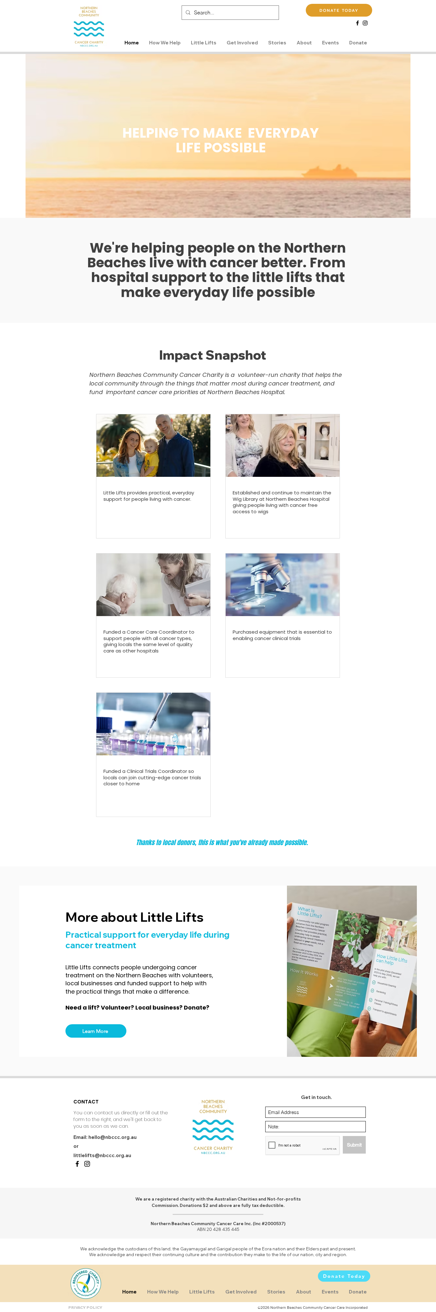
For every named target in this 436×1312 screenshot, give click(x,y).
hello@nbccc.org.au (112, 1137)
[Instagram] (365, 23)
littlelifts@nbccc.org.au (102, 1155)
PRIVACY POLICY (85, 1307)
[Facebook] (357, 23)
